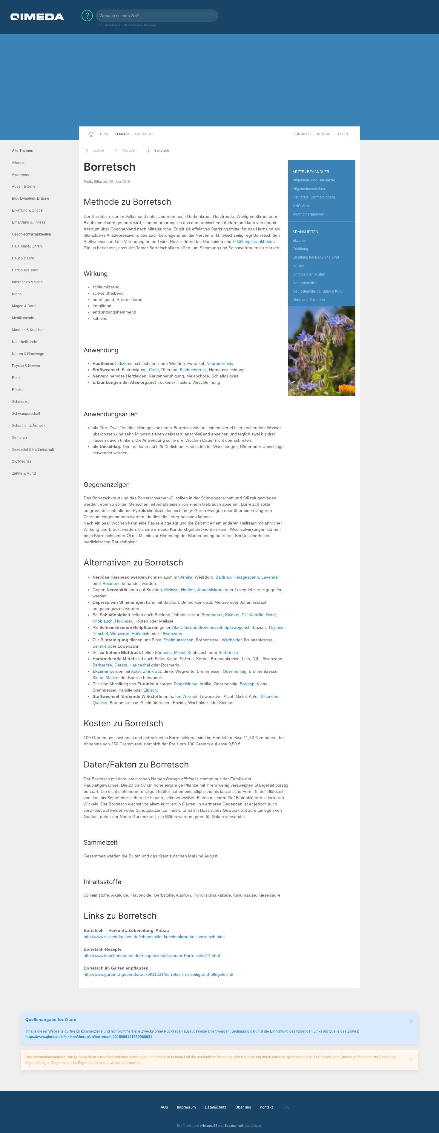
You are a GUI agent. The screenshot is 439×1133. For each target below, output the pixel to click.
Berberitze (228, 652)
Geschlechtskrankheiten (31, 234)
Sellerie (100, 646)
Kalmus (232, 614)
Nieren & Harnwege (28, 354)
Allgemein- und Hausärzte (314, 180)
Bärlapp (247, 683)
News (104, 134)
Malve (111, 677)
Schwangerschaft (26, 414)
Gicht (154, 369)
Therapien (129, 150)
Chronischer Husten (309, 274)
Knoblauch (103, 621)
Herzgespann (246, 577)
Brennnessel (210, 627)
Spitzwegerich (237, 627)
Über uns (243, 1107)
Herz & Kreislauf (25, 270)
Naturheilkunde (24, 342)
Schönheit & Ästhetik (28, 425)
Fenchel (100, 633)
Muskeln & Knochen (28, 330)
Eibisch (150, 690)
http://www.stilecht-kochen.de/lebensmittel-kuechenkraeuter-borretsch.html (154, 936)
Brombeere (212, 614)
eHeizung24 (208, 1125)
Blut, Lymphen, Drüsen (30, 198)
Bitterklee (269, 696)
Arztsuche (144, 134)
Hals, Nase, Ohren (27, 246)
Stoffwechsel (22, 461)
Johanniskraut (210, 589)
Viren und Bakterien (309, 300)
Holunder (123, 621)
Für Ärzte (302, 134)
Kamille (256, 614)
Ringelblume (185, 683)
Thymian (276, 627)
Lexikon (122, 134)
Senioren (19, 437)
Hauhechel (140, 665)
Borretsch (161, 150)
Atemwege (20, 174)
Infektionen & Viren (27, 282)
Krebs (17, 294)
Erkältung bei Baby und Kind (316, 257)
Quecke (100, 702)
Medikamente (23, 318)
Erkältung (300, 249)
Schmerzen (21, 402)
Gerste (120, 665)
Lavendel (270, 577)
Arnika (186, 577)
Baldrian (223, 577)
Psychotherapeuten (308, 214)
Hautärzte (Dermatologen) (314, 197)
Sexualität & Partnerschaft (33, 449)
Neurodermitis (219, 363)
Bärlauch (163, 652)
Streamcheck (234, 1125)
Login (343, 134)
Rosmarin (111, 583)
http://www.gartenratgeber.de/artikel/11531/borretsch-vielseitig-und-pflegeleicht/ (158, 974)
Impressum (186, 1107)
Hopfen (188, 589)
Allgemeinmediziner (309, 189)
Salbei (190, 627)
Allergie (18, 162)
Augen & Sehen (25, 186)
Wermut (189, 696)
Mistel (179, 652)
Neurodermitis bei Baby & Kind (318, 291)
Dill (244, 614)
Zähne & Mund (24, 473)
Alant (177, 627)
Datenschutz (215, 1107)
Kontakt (324, 134)
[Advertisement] (219, 80)
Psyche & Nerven (26, 366)
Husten (298, 266)
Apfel (136, 671)
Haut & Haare (23, 258)
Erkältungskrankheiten (254, 241)
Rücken (18, 390)
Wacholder (232, 639)
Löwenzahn (171, 633)
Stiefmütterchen (179, 639)
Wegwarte (119, 633)
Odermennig (234, 671)
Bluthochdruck (193, 369)
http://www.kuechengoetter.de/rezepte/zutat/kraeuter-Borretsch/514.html (152, 955)
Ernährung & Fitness (28, 222)
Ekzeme (125, 363)
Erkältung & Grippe (27, 210)
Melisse (171, 589)
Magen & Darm (24, 306)
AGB (164, 1107)
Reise (17, 378)
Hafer (271, 614)
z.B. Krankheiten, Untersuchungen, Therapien (127, 25)
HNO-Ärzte (301, 206)
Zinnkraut (152, 671)
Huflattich (140, 633)
